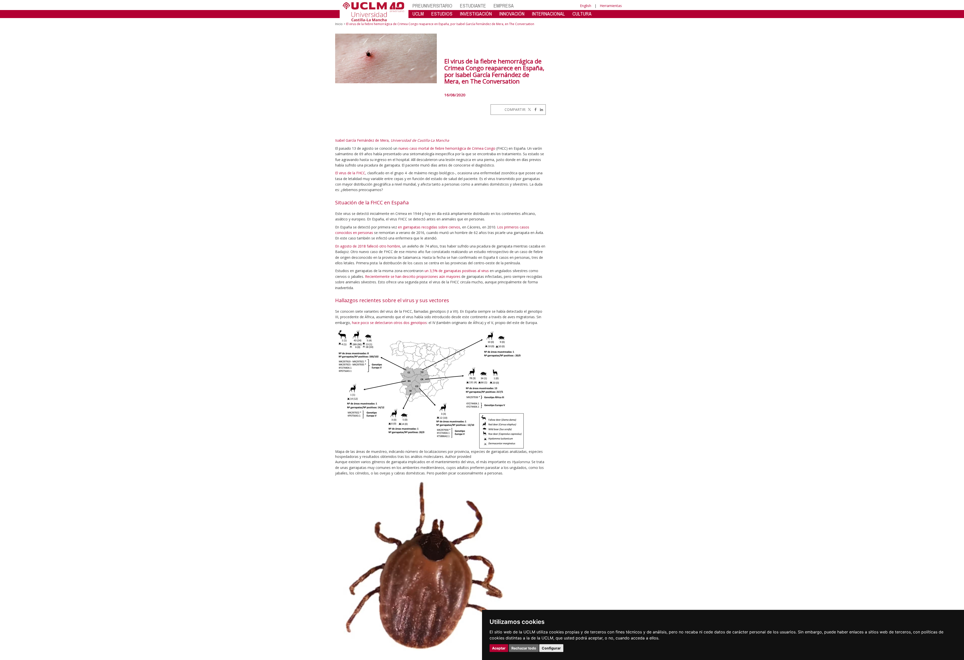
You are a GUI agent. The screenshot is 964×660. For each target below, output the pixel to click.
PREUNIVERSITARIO (432, 5)
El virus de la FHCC (350, 173)
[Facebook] (534, 109)
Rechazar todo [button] (523, 648)
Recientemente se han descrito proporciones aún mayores (412, 276)
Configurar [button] (551, 648)
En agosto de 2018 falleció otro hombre (367, 246)
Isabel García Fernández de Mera (362, 140)
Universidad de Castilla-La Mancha (420, 140)
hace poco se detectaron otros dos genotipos (389, 322)
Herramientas (611, 5)
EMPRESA (504, 5)
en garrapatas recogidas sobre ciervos (429, 227)
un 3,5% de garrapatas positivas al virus (457, 270)
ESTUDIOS (441, 13)
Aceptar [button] (499, 648)
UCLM (418, 13)
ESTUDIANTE (473, 5)
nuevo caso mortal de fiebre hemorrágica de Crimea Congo (446, 148)
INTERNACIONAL (548, 13)
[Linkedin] (540, 109)
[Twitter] (529, 109)
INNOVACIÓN (511, 13)
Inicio (339, 24)
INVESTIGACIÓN (476, 13)
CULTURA (581, 13)
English (585, 5)
